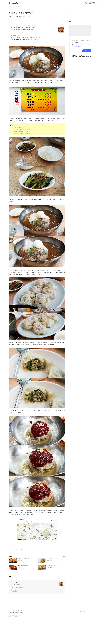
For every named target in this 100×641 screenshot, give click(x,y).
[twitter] (10, 616)
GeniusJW (13, 3)
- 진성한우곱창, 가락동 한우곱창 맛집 (21, 133)
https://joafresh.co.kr (15, 35)
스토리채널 (13, 610)
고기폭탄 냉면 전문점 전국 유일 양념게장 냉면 (22, 28)
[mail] (19, 616)
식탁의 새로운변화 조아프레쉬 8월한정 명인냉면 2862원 (25, 38)
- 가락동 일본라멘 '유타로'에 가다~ (20, 127)
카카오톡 (17, 610)
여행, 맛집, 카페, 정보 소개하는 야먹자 (18, 587)
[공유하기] (14, 549)
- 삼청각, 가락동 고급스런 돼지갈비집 (21, 129)
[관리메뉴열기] (98, 2)
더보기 (63, 556)
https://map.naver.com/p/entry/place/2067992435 (22, 25)
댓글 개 (11, 576)
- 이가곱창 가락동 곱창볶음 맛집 (20, 131)
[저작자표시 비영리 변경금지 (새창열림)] (25, 549)
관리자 (21, 610)
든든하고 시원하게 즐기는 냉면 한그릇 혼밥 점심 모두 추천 (24, 29)
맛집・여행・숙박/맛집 (13, 16)
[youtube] (16, 616)
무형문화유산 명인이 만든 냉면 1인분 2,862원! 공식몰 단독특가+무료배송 (28, 39)
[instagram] (13, 616)
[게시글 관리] (15, 549)
